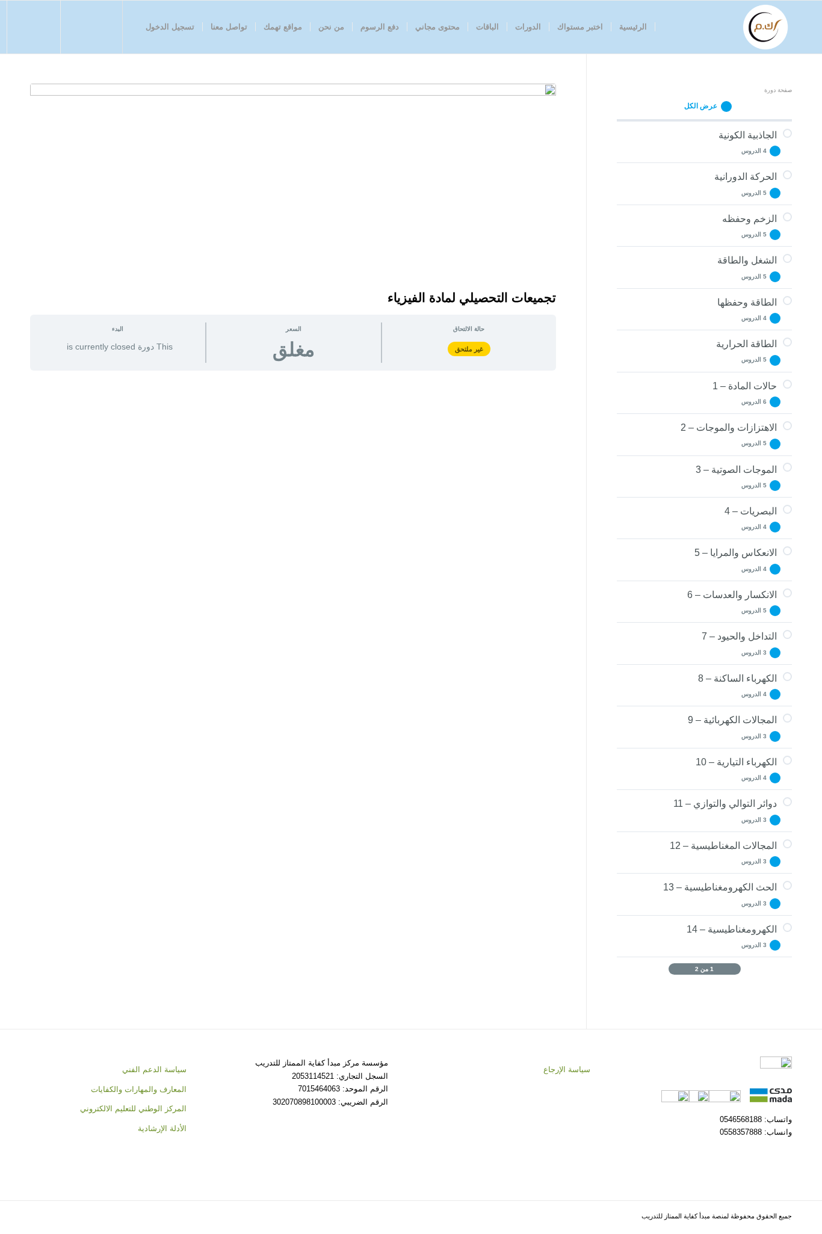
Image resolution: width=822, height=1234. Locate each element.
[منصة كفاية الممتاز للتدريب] (765, 27)
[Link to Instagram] (80, 26)
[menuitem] (633, 27)
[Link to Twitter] (98, 26)
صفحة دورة (778, 90)
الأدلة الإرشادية (162, 1128)
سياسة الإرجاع (566, 1069)
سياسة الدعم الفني (154, 1069)
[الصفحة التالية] (673, 969)
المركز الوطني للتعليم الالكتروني (133, 1108)
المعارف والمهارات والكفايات (139, 1089)
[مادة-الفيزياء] (293, 183)
